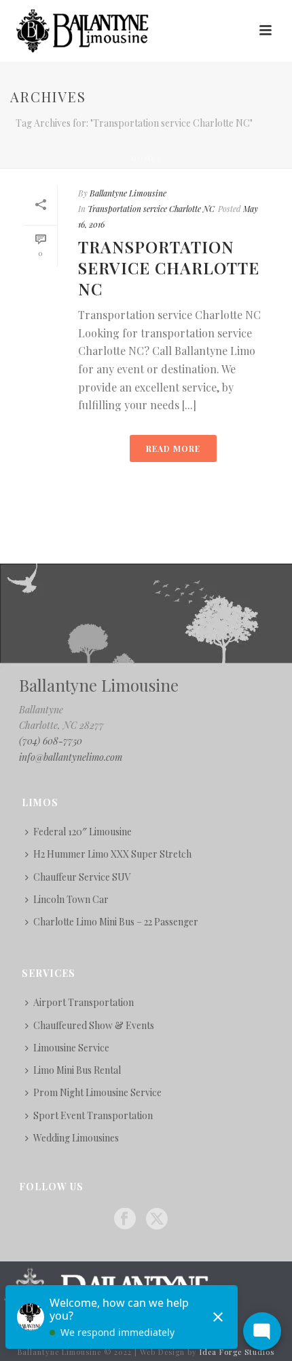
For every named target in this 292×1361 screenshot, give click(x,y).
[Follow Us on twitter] (157, 1219)
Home (143, 158)
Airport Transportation (83, 1002)
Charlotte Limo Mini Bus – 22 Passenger (115, 921)
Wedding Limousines (76, 1137)
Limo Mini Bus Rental (77, 1070)
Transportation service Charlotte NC (151, 208)
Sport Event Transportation (93, 1115)
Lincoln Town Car (71, 899)
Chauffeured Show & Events (93, 1025)
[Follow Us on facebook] (125, 1219)
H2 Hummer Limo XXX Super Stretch (112, 853)
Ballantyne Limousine (128, 193)
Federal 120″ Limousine (82, 831)
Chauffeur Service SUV (82, 877)
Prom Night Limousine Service (97, 1092)
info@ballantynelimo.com (70, 757)
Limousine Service (71, 1047)
